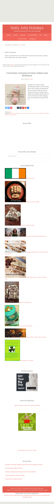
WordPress (41, 490)
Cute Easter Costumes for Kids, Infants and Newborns (27, 74)
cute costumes (27, 113)
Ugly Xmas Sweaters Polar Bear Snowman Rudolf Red (27, 405)
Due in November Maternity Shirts (13, 468)
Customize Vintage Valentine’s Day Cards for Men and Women (20, 471)
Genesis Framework (35, 490)
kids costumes (14, 114)
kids (10, 114)
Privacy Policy (19, 488)
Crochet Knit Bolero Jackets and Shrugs (14, 475)
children (18, 113)
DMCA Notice (13, 488)
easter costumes (36, 113)
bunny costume (13, 113)
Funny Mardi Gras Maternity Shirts (13, 479)
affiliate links (12, 64)
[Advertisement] (27, 10)
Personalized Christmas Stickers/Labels (27, 450)
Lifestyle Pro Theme (26, 490)
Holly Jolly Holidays (27, 27)
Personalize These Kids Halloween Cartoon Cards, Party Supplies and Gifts (23, 464)
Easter (11, 112)
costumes (22, 113)
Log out (45, 490)
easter (31, 113)
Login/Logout (41, 488)
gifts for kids (42, 113)
